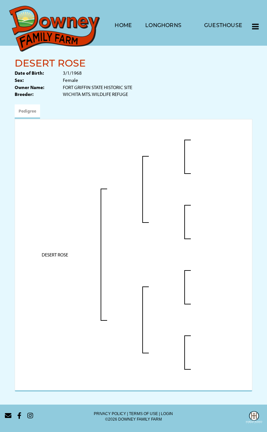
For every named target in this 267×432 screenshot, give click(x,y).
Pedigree (27, 111)
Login (167, 413)
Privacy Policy (110, 413)
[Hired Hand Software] (254, 418)
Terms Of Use (143, 413)
